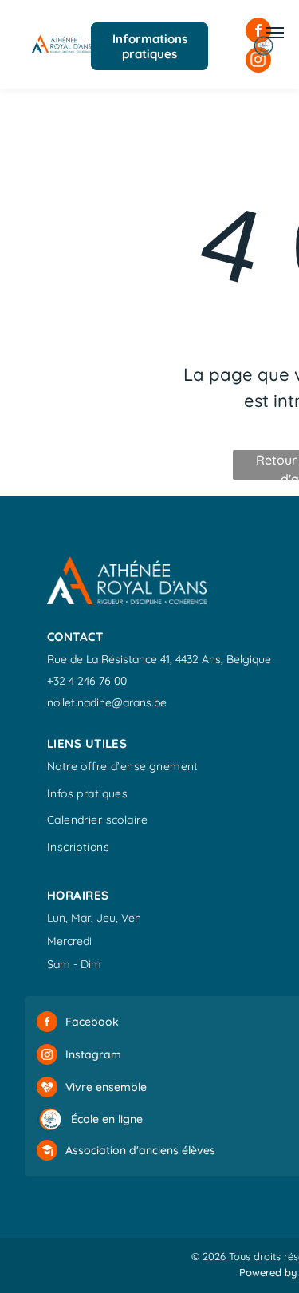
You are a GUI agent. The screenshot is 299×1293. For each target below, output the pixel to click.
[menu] (275, 33)
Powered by (268, 1272)
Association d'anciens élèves (140, 1150)
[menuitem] (123, 768)
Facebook (92, 1021)
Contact (75, 636)
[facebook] (47, 1023)
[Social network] (47, 1089)
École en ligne (107, 1119)
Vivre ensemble (106, 1087)
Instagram (93, 1054)
